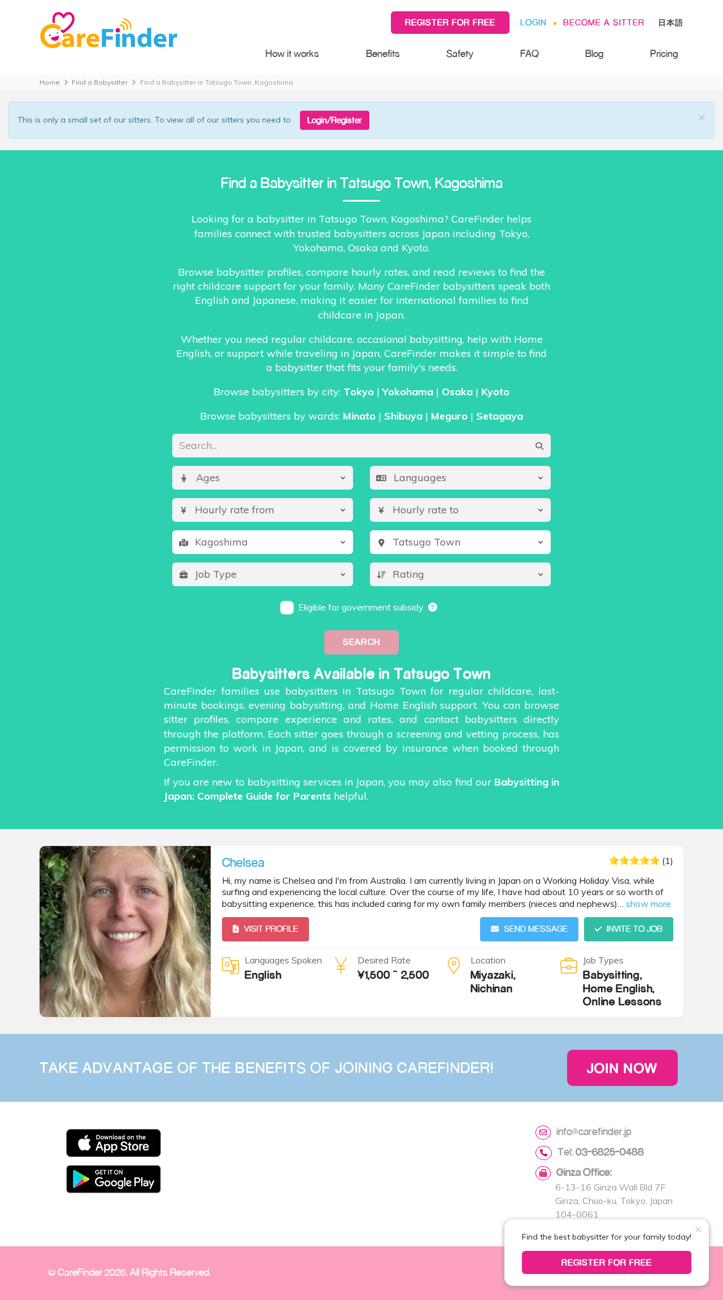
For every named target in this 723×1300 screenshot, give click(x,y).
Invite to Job (635, 928)
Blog (594, 53)
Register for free (450, 22)
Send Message (536, 928)
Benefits (383, 53)
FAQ (529, 53)
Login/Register (334, 120)
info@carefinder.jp (593, 1131)
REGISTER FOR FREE (606, 1262)
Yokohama (407, 391)
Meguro (449, 415)
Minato (359, 415)
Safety (459, 53)
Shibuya (403, 415)
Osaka (457, 391)
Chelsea (243, 862)
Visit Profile (271, 928)
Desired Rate (384, 960)
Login (533, 22)
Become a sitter (603, 22)
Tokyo (358, 391)
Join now (622, 1068)
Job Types (603, 960)
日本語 (670, 22)
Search (361, 642)
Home (50, 82)
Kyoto (495, 391)
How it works (292, 53)
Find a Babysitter (100, 82)
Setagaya (499, 415)
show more (648, 903)
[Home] (141, 30)
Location (488, 960)
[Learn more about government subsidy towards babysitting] (433, 607)
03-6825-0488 (610, 1151)
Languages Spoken (283, 960)
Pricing (664, 53)
